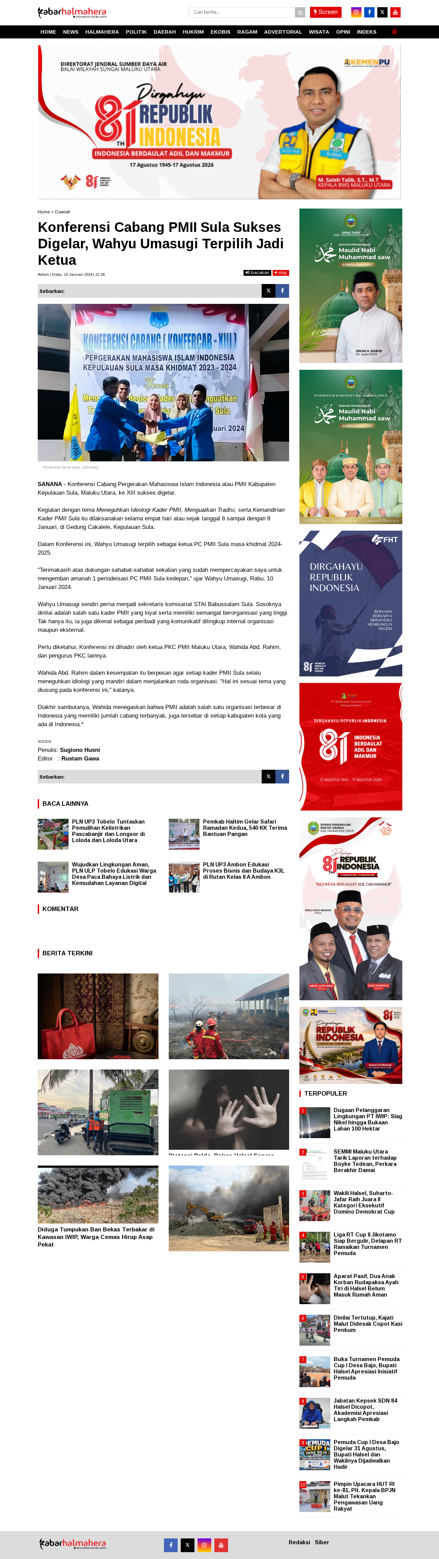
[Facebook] (282, 291)
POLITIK (136, 32)
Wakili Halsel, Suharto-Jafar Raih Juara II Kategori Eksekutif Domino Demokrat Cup (364, 1202)
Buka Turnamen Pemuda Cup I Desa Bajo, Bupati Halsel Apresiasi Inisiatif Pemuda (367, 1368)
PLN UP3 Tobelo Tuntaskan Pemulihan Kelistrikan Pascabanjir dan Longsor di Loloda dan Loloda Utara (108, 831)
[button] (394, 28)
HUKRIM (193, 32)
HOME (48, 32)
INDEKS (367, 32)
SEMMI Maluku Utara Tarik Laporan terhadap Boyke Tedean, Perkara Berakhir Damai (365, 1161)
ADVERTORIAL (283, 32)
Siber (322, 1542)
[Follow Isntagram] (204, 1545)
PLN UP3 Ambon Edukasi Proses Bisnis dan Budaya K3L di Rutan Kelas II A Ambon (244, 871)
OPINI (343, 32)
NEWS (71, 32)
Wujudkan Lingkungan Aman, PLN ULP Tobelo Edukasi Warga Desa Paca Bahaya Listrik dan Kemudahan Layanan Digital (114, 874)
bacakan (259, 272)
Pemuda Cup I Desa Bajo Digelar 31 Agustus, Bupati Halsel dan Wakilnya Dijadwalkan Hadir (366, 1454)
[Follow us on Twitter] (187, 1545)
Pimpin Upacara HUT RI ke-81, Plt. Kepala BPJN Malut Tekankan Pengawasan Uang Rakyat (364, 1496)
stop (282, 272)
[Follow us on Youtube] (221, 1545)
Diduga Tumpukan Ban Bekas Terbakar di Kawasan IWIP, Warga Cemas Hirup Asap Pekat (96, 1237)
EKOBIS (220, 32)
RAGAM (247, 32)
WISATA (319, 32)
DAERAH (165, 32)
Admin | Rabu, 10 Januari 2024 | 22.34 (71, 274)
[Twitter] (268, 291)
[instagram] (356, 12)
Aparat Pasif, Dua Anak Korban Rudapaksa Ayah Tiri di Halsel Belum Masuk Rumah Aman (366, 1285)
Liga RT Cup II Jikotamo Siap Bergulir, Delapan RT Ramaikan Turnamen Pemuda (368, 1244)
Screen (327, 12)
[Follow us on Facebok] (171, 1545)
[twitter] (382, 12)
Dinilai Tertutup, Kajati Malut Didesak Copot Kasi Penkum (368, 1324)
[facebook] (369, 12)
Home (44, 211)
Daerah (62, 211)
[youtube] (395, 12)
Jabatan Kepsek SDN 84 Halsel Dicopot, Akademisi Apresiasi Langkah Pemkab (365, 1410)
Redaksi (299, 1542)
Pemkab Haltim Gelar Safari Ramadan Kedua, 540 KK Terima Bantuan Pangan (245, 828)
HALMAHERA (102, 32)
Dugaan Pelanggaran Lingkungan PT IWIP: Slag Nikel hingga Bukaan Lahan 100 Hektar (368, 1119)
